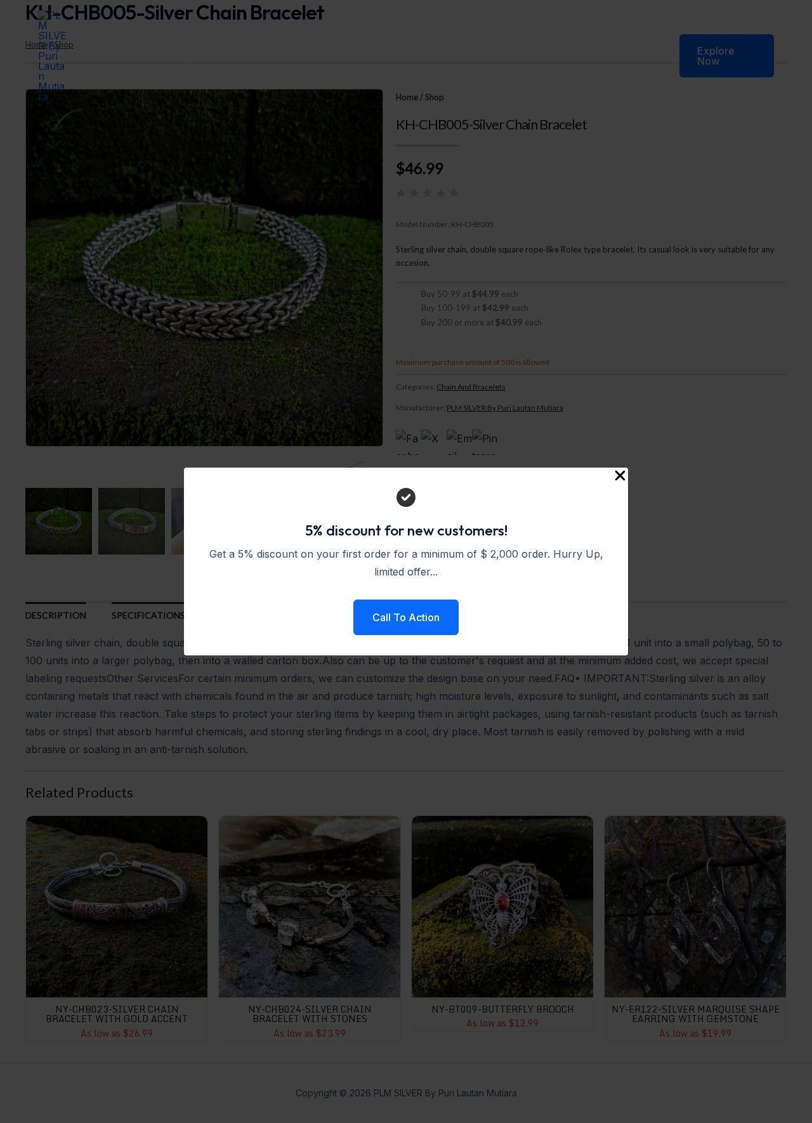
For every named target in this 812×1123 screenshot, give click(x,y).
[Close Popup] (620, 476)
